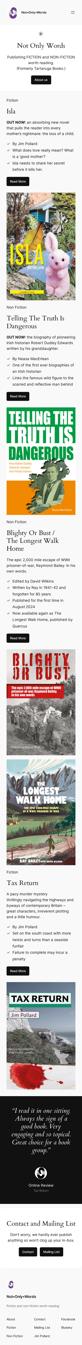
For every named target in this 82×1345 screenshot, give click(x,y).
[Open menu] (72, 12)
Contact (28, 1252)
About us (41, 80)
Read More (18, 181)
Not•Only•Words (34, 12)
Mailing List (51, 1252)
